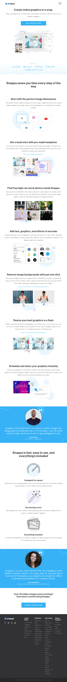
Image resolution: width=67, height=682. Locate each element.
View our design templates (32, 154)
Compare (27, 635)
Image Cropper (38, 631)
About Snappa (28, 631)
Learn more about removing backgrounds (32, 286)
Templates (27, 624)
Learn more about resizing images (33, 332)
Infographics (48, 631)
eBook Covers (48, 623)
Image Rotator (38, 637)
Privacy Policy (58, 633)
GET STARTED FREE (33, 23)
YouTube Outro (48, 669)
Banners (47, 620)
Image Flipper (38, 633)
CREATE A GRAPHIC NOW (33, 605)
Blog (26, 637)
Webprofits (38, 439)
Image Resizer (38, 635)
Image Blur (37, 629)
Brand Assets (28, 633)
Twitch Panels (48, 654)
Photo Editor (38, 640)
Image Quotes (48, 629)
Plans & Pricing (28, 622)
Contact (57, 622)
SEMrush (47, 584)
